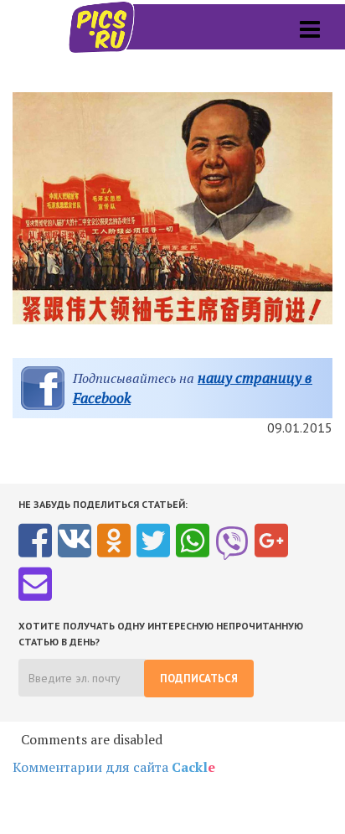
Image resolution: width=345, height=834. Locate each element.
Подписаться (199, 678)
